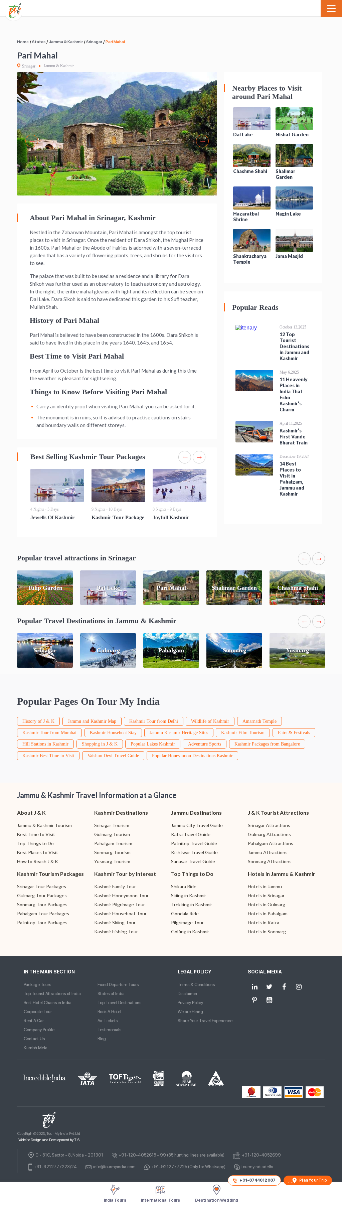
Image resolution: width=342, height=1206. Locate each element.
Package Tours (37, 984)
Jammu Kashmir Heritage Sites (179, 732)
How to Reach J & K (37, 861)
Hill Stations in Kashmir (45, 744)
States (38, 41)
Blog (102, 1038)
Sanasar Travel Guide (193, 861)
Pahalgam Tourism (113, 843)
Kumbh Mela (35, 1047)
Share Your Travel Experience (205, 1020)
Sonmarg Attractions (270, 861)
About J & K (31, 812)
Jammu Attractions (268, 852)
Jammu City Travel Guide (197, 825)
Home (23, 41)
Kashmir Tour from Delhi (153, 721)
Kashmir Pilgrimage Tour (119, 904)
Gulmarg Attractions (269, 834)
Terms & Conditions (196, 984)
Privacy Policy (190, 1002)
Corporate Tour (38, 1011)
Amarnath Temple (259, 721)
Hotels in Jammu (265, 886)
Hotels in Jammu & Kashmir (281, 873)
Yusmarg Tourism (112, 861)
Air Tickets (108, 1020)
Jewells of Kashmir (52, 517)
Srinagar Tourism (111, 825)
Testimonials (109, 1029)
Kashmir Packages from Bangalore (267, 744)
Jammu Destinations (196, 812)
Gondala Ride (185, 913)
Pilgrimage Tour (187, 922)
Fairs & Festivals (294, 732)
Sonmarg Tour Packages (42, 904)
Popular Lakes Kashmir (153, 744)
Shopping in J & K (100, 744)
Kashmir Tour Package (118, 517)
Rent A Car (34, 1020)
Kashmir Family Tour (115, 886)
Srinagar (94, 41)
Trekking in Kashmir (191, 904)
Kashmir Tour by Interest (125, 873)
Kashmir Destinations (121, 812)
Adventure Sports (204, 744)
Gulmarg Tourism (112, 834)
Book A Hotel (109, 1011)
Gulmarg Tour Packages (42, 895)
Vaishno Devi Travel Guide (113, 755)
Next (202, 141)
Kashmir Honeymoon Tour (121, 895)
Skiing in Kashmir (188, 895)
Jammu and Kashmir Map (92, 721)
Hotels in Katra (263, 922)
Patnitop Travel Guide (194, 843)
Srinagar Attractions (269, 825)
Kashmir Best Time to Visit (48, 755)
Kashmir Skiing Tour (115, 922)
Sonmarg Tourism (112, 852)
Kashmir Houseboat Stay (113, 732)
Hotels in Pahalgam (268, 913)
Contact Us (34, 1038)
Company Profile (39, 1029)
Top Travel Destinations (119, 1002)
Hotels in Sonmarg (267, 931)
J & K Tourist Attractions (278, 812)
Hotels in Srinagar (266, 895)
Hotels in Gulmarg (266, 904)
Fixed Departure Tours (118, 984)
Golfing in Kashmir (190, 931)
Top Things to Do (35, 843)
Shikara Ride (183, 886)
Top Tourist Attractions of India (52, 993)
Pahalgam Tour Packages (43, 913)
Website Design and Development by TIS (48, 1140)
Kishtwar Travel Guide (194, 852)
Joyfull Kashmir (171, 517)
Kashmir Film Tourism (243, 732)
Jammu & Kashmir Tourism (44, 825)
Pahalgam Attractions (270, 843)
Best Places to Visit (37, 852)
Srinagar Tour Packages (41, 886)
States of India (111, 993)
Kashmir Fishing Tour (116, 931)
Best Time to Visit (36, 834)
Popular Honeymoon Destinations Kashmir (192, 755)
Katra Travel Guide (190, 834)
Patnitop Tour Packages (42, 922)
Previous (31, 141)
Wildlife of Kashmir (210, 721)
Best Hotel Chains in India (47, 1002)
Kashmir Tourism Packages (50, 873)
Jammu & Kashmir (66, 41)
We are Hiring (190, 1011)
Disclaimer (187, 993)
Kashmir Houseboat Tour (120, 913)
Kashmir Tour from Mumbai (49, 732)
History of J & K (38, 721)
